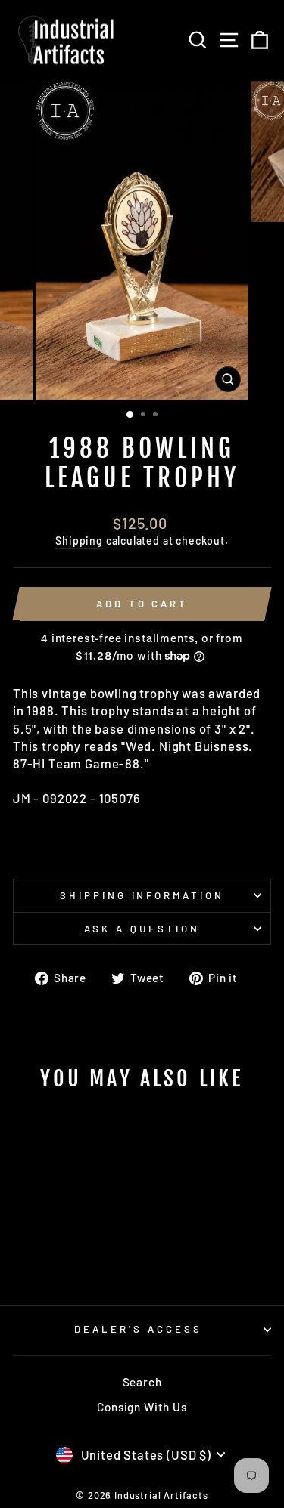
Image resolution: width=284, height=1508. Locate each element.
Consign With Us (141, 1407)
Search (142, 1382)
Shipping (79, 540)
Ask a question (142, 928)
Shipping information (142, 895)
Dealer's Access (138, 1329)
